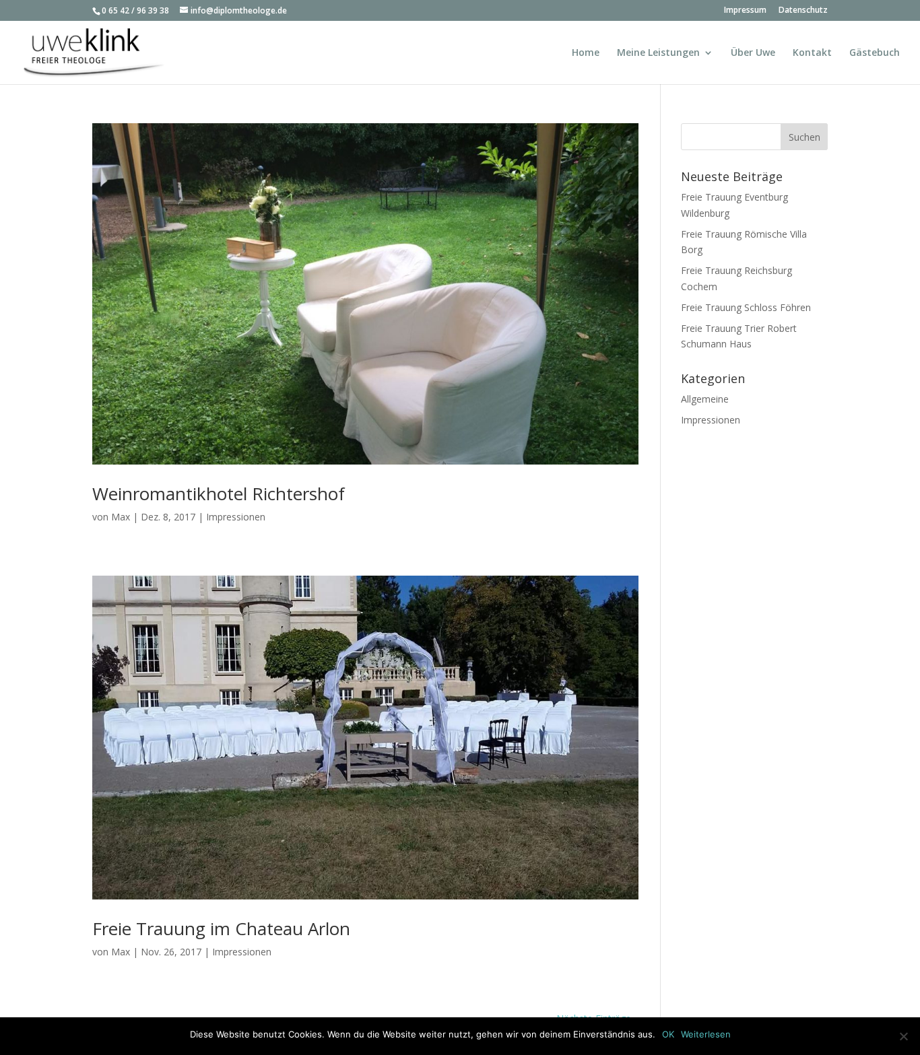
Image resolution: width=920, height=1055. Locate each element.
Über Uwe (753, 53)
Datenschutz (803, 10)
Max (120, 516)
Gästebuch (874, 53)
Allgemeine (705, 399)
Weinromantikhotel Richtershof (218, 493)
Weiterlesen (706, 1034)
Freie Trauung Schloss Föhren (746, 307)
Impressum (745, 10)
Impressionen (235, 516)
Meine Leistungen (658, 53)
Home (585, 53)
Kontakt (812, 53)
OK (668, 1034)
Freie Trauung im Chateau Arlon (221, 928)
